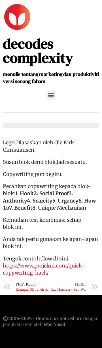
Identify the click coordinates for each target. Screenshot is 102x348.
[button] (51, 95)
